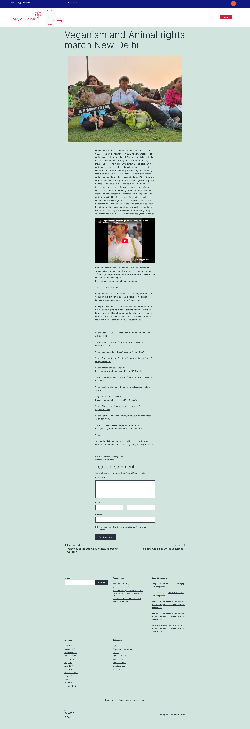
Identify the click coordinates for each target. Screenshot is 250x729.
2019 (115, 646)
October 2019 (70, 656)
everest (116, 652)
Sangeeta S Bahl (158, 584)
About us (50, 14)
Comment (100, 478)
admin (121, 457)
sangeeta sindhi (119, 663)
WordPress (180, 715)
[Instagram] (233, 3)
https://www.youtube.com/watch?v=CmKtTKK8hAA (118, 429)
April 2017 (68, 679)
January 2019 (70, 659)
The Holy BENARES (121, 584)
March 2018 (69, 669)
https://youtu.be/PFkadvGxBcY (130, 352)
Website (98, 515)
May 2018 (68, 663)
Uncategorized (119, 666)
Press (49, 17)
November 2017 (71, 673)
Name (98, 502)
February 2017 (70, 686)
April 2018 (68, 666)
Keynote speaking (54, 21)
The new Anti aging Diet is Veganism (128, 590)
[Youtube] (227, 3)
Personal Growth (120, 656)
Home (49, 10)
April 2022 (68, 646)
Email (130, 502)
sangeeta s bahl (119, 659)
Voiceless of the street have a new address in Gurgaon (127, 599)
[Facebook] (221, 3)
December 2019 (70, 652)
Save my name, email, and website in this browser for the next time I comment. (124, 528)
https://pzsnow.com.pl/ (143, 214)
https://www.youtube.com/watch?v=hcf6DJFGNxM (118, 371)
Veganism (110, 459)
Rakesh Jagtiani (158, 625)
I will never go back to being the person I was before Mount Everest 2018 (168, 604)
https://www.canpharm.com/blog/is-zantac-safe (117, 281)
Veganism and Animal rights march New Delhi (129, 594)
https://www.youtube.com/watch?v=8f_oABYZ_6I (117, 400)
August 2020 (69, 649)
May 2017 (68, 676)
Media (49, 24)
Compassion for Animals (123, 649)
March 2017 (69, 683)
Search (67, 578)
